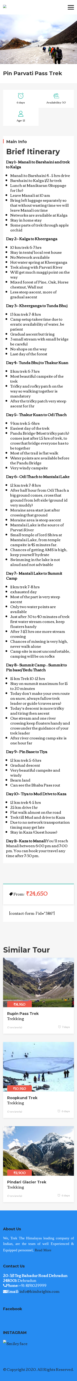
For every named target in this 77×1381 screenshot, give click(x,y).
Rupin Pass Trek (23, 1013)
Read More (43, 1250)
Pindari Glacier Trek (26, 1182)
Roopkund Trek (22, 1098)
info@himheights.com (39, 1291)
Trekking (15, 1018)
